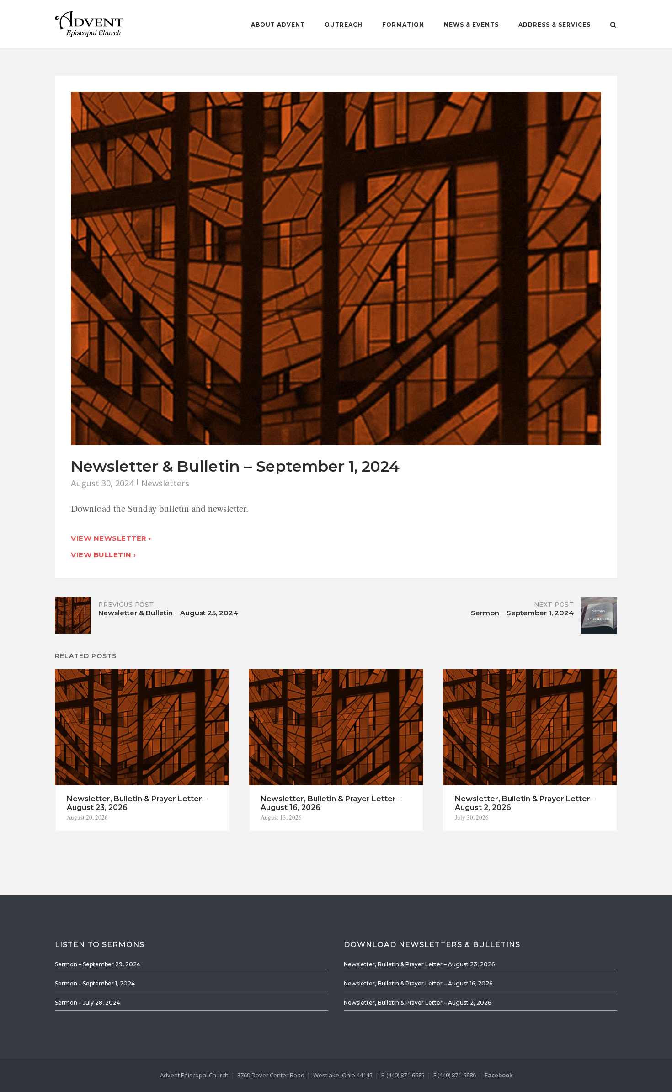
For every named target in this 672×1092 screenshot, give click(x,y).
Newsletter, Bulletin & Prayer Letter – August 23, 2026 (419, 964)
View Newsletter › (111, 538)
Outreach (344, 24)
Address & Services (554, 24)
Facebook (498, 1075)
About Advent (278, 24)
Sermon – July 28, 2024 (87, 1002)
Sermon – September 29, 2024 (97, 964)
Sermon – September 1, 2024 (95, 983)
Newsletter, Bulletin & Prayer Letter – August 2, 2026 (417, 1002)
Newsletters (165, 483)
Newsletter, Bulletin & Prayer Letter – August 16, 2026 (418, 983)
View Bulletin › (103, 554)
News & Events (471, 24)
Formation (403, 24)
